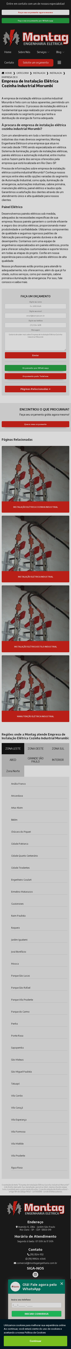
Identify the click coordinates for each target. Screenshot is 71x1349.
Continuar (35, 1341)
